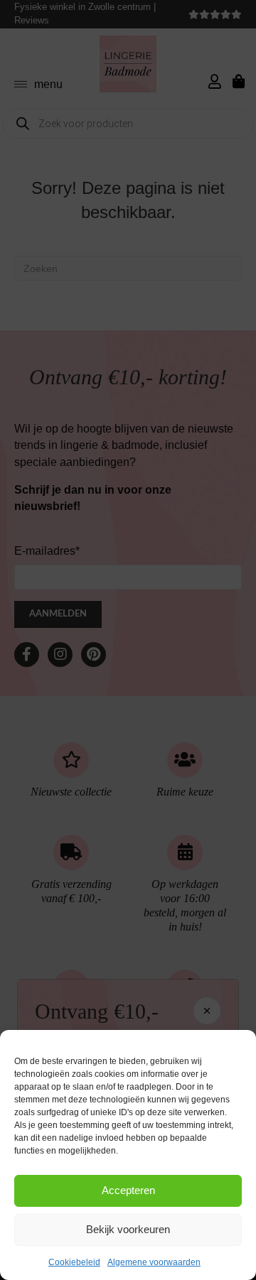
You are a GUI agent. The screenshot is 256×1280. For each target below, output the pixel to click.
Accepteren (128, 1190)
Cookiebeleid (74, 1262)
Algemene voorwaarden (154, 1262)
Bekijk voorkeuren (128, 1229)
